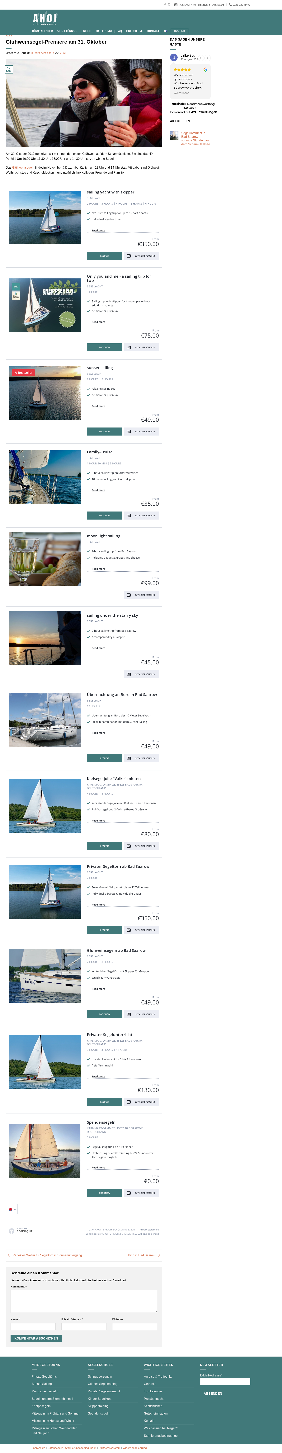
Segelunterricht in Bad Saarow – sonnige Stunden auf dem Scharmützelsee (195, 138)
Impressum (38, 1447)
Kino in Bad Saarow (142, 1255)
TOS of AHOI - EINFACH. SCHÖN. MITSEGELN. (111, 1229)
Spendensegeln (99, 1413)
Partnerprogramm (109, 1447)
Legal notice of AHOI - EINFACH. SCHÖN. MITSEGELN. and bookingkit (122, 1233)
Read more (98, 230)
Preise (86, 31)
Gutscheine (134, 31)
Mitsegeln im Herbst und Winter (53, 1420)
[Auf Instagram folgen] (169, 4)
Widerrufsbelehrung (135, 1447)
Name (15, 1319)
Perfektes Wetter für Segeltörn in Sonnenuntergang (47, 1255)
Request (104, 256)
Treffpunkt (104, 31)
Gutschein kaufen (156, 1413)
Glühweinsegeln (23, 167)
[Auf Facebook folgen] (165, 4)
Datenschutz (55, 1447)
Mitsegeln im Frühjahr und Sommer (55, 1413)
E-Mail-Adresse (72, 1319)
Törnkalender (42, 31)
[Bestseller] (45, 393)
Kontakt (153, 31)
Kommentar (19, 1286)
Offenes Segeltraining (102, 1383)
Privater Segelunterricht (104, 1391)
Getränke (150, 1383)
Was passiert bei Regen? (161, 1428)
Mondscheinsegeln (45, 1391)
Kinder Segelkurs (99, 1398)
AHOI (63, 53)
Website (117, 1319)
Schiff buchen (153, 1406)
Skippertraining (98, 1406)
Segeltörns (66, 31)
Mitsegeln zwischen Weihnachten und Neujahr (54, 1431)
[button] (207, 58)
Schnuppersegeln (100, 1376)
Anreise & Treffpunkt (158, 1376)
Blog (9, 36)
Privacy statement (149, 1229)
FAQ (119, 31)
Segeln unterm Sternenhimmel (52, 1398)
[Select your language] (12, 1209)
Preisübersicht (153, 1398)
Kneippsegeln (41, 1406)
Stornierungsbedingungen (161, 1435)
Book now (104, 347)
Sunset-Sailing (42, 1383)
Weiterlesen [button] (181, 93)
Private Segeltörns (44, 1376)
